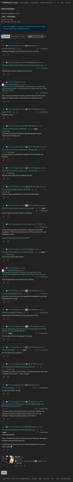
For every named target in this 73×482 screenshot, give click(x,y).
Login (62, 2)
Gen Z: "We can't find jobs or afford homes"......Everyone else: (20, 150)
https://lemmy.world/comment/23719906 (16, 238)
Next (4, 472)
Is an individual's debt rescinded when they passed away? (18, 367)
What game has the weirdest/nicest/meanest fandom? (18, 252)
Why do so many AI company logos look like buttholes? (18, 208)
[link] (20, 48)
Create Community (46, 2)
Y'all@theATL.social (10, 3)
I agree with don (6, 112)
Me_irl (40, 224)
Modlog (34, 478)
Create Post (34, 2)
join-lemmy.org (66, 478)
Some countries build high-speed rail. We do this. (16, 189)
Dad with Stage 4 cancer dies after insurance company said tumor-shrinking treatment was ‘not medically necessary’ (24, 330)
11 (17, 466)
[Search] (58, 3)
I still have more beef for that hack (12, 293)
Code (57, 478)
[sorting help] (45, 36)
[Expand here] (10, 459)
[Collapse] (3, 45)
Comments (14, 36)
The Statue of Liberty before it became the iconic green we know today (23, 65)
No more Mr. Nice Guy (8, 48)
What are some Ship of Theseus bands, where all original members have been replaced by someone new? (23, 405)
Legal (40, 478)
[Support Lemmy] (54, 3)
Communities (24, 2)
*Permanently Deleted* (8, 350)
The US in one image (8, 388)
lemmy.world (18, 459)
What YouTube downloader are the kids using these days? (18, 430)
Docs (52, 478)
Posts (23, 36)
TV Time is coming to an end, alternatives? (14, 128)
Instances (46, 478)
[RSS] (1, 41)
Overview (5, 36)
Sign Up (68, 2)
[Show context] (17, 48)
